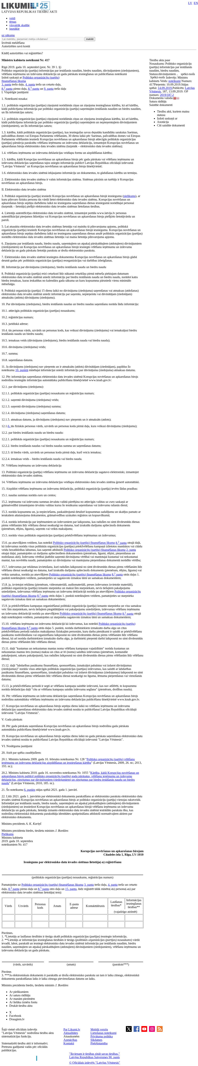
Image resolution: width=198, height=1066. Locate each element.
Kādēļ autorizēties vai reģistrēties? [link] (22, 53)
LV (190, 3)
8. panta (7, 88)
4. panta (30, 84)
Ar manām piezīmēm (22, 998)
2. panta (131, 549)
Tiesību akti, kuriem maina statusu (173, 113)
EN (196, 3)
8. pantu (33, 88)
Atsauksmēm (71, 1036)
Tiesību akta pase (160, 60)
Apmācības (70, 1039)
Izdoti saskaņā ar (167, 118)
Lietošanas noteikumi (103, 1033)
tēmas (12, 21)
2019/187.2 (167, 95)
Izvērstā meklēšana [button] (13, 42)
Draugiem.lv (17, 1019)
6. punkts (29, 789)
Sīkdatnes (96, 1039)
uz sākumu (8, 35)
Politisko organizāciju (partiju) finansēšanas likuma (84, 542)
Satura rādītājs (157, 101)
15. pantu (71, 889)
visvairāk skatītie (19, 25)
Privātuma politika (101, 1036)
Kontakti (68, 1043)
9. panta (49, 88)
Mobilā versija (99, 1029)
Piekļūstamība (99, 1043)
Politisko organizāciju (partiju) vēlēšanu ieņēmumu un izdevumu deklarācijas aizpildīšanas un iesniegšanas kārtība (68, 761)
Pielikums (8, 834)
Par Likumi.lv (71, 1029)
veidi (12, 18)
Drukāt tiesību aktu (20, 1005)
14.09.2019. (165, 88)
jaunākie (14, 28)
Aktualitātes (70, 1033)
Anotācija (163, 122)
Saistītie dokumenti (160, 105)
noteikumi (174, 81)
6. (9, 426)
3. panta (6, 84)
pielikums (129, 196)
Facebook (15, 1015)
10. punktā (21, 370)
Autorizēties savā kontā (16, 46)
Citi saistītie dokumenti (171, 125)
